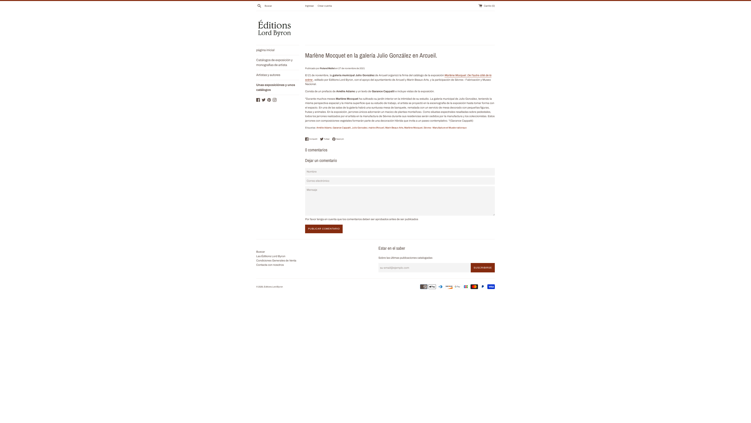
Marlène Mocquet (413, 128)
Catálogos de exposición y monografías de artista (274, 62)
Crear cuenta (325, 6)
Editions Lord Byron (273, 287)
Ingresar (309, 6)
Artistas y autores (268, 75)
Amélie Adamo (324, 128)
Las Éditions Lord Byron (270, 256)
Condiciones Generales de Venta (276, 260)
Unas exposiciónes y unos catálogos (275, 87)
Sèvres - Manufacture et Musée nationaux (445, 128)
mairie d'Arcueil (376, 128)
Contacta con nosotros (270, 264)
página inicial (265, 50)
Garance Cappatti (342, 128)
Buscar (260, 251)
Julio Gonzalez (359, 128)
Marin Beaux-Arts (394, 128)
